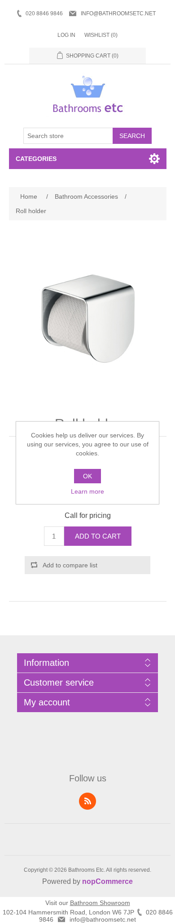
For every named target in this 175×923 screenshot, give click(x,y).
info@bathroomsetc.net (118, 13)
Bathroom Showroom (100, 902)
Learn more (87, 491)
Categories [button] (36, 158)
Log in (66, 35)
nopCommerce (107, 881)
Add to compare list (70, 565)
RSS (87, 801)
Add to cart (98, 536)
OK (87, 476)
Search (132, 135)
